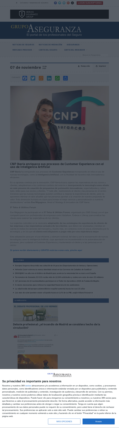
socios (28, 386)
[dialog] (59, 398)
